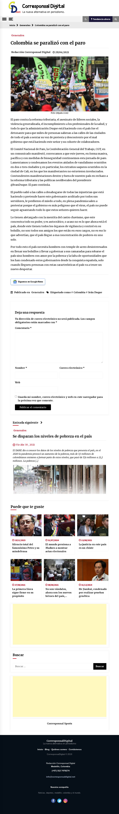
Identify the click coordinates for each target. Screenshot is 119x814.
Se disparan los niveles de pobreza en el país (52, 436)
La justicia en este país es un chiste (92, 546)
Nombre (21, 367)
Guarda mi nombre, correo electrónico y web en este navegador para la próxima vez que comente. (60, 399)
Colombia (79, 292)
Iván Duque (95, 292)
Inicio (40, 749)
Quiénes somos (59, 749)
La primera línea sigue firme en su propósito (22, 592)
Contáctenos (75, 749)
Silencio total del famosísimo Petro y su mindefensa (25, 548)
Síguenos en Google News (30, 282)
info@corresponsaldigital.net (60, 777)
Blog (47, 749)
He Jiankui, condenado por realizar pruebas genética (93, 592)
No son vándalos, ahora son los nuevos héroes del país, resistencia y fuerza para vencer (58, 593)
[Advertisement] (59, 624)
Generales (17, 35)
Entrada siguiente (25, 422)
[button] (86, 19)
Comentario (23, 328)
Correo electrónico (72, 367)
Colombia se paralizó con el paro (48, 43)
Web (17, 382)
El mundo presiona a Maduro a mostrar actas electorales (58, 548)
